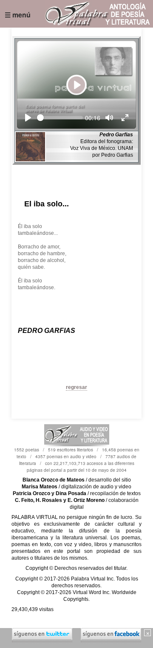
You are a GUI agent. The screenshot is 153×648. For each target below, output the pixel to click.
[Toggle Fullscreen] (125, 117)
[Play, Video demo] (28, 117)
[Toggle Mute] (109, 117)
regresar (76, 387)
